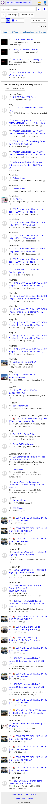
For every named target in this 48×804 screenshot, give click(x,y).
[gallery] (17, 20)
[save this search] (44, 9)
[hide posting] (20, 45)
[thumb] (8, 20)
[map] (22, 20)
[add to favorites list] (10, 39)
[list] (3, 20)
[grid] (12, 20)
